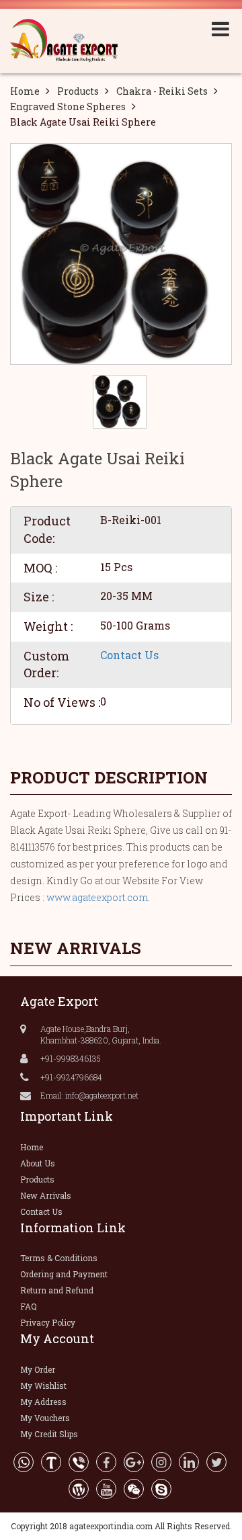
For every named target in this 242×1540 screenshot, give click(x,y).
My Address (43, 1401)
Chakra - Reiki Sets (162, 91)
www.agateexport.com (97, 897)
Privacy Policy (47, 1322)
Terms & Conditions (58, 1257)
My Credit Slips (49, 1433)
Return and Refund (56, 1290)
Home (25, 91)
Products (78, 91)
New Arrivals (45, 1195)
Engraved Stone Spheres (68, 106)
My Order (37, 1369)
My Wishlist (43, 1385)
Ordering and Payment (64, 1274)
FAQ (28, 1306)
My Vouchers (45, 1417)
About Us (37, 1163)
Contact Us (129, 655)
